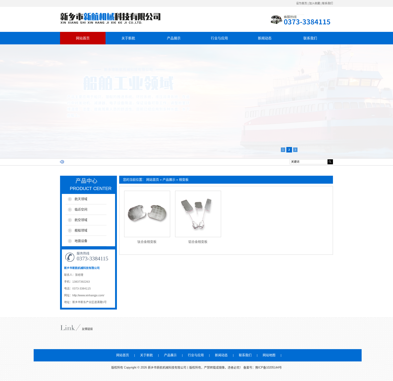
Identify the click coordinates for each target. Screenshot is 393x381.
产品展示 (174, 38)
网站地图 (269, 355)
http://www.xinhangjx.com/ (88, 295)
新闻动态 (265, 38)
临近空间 (81, 209)
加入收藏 (314, 3)
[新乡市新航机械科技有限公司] (110, 23)
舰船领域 (81, 230)
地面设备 (81, 241)
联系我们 (327, 3)
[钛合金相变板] (147, 214)
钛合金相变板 (146, 242)
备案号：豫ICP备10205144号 (262, 367)
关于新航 (128, 38)
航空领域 (81, 220)
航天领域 (81, 199)
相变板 (184, 179)
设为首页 (301, 3)
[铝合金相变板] (198, 214)
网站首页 (83, 38)
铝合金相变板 (197, 242)
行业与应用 (219, 38)
